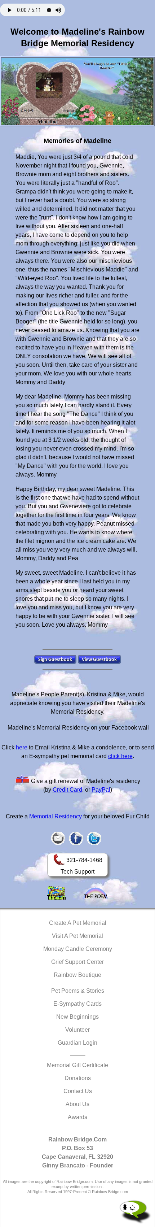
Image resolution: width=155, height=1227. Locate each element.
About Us (77, 1104)
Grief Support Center (77, 962)
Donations (78, 1078)
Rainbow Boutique (77, 975)
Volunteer (77, 1030)
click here (120, 756)
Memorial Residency (55, 816)
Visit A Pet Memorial (77, 936)
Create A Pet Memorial (77, 923)
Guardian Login (77, 1043)
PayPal (101, 790)
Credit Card (67, 790)
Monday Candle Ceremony (77, 949)
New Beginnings (77, 1017)
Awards (77, 1117)
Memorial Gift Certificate (77, 1065)
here (21, 747)
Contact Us (77, 1091)
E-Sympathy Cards (77, 1004)
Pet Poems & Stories (77, 991)
